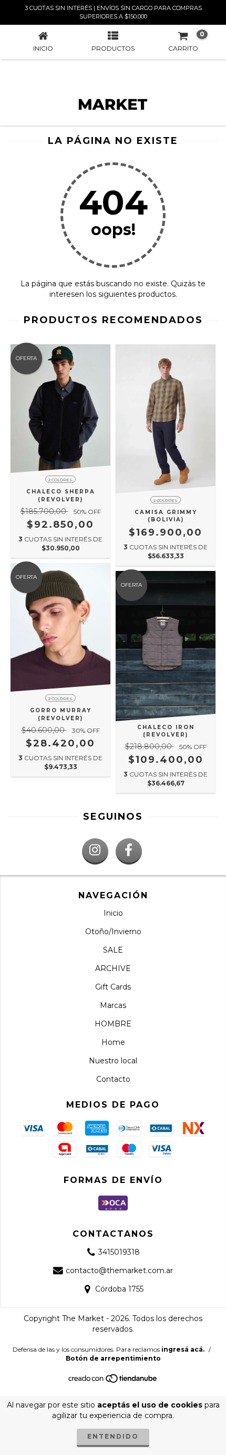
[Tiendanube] (113, 1381)
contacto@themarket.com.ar (119, 1270)
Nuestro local (113, 1060)
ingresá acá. (182, 1349)
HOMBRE (113, 1024)
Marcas (113, 1005)
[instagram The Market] (95, 851)
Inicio (113, 913)
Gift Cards (113, 987)
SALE (113, 950)
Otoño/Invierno (113, 931)
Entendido (113, 1436)
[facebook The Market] (129, 851)
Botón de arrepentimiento (113, 1358)
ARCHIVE (113, 968)
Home (113, 1042)
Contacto (113, 1079)
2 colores (60, 479)
